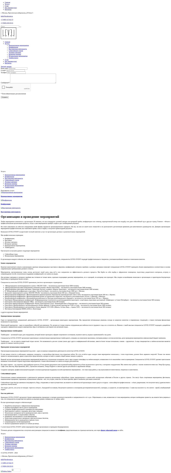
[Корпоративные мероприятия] (11, 192)
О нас (7, 6)
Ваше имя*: (5, 68)
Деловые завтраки (15, 52)
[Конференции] (6, 200)
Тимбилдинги (13, 58)
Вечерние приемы (15, 54)
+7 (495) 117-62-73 (7, 19)
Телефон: (4, 72)
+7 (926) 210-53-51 (7, 23)
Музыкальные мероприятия (18, 56)
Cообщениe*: (5, 82)
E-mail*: (4, 70)
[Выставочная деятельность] (10, 208)
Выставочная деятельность (18, 49)
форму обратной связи (109, 430)
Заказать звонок (6, 66)
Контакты (8, 9)
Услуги (7, 4)
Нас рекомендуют (11, 8)
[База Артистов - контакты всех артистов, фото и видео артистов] (16, 471)
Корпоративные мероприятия (19, 45)
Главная (7, 2)
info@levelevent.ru (7, 16)
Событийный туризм (16, 51)
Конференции (13, 47)
